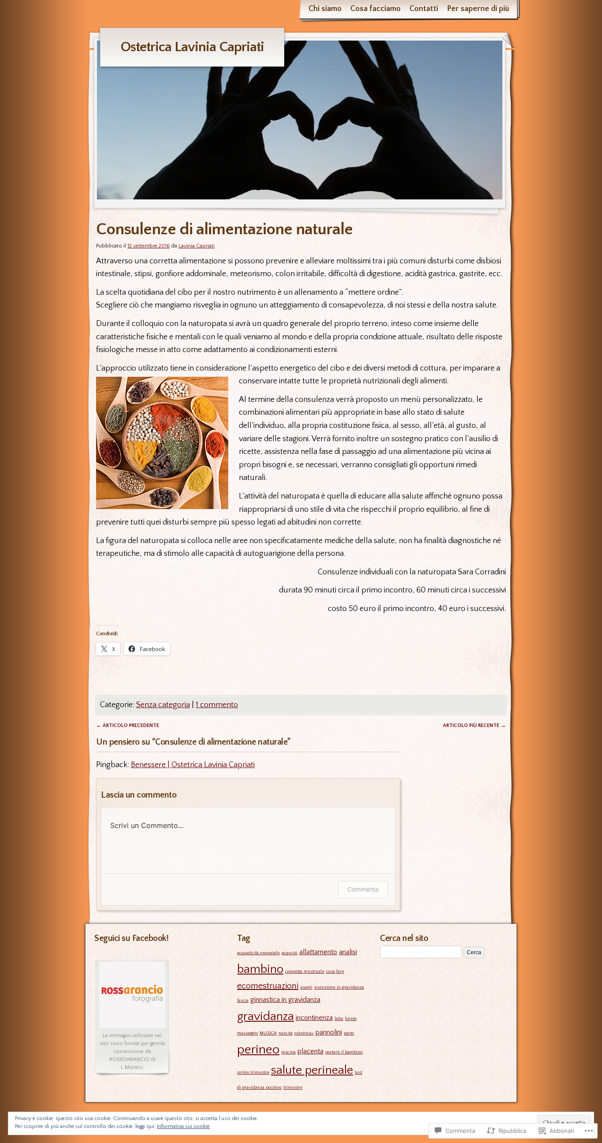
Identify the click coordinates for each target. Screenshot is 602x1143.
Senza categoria (163, 705)
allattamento (318, 952)
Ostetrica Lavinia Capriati (192, 47)
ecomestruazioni (267, 986)
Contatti (423, 8)
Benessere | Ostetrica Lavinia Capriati (193, 765)
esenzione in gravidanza (339, 987)
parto (349, 1033)
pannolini (329, 1032)
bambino (260, 969)
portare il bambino (344, 1052)
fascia (243, 1000)
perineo (258, 1049)
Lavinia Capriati (196, 246)
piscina (288, 1052)
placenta (310, 1051)
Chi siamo (325, 8)
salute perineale (312, 1070)
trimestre (292, 1087)
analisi (348, 952)
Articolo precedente (127, 725)
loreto (351, 1018)
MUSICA (268, 1033)
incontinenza (314, 1018)
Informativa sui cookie (183, 1126)
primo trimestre (253, 1072)
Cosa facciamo (375, 8)
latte (338, 1018)
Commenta (363, 889)
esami (306, 987)
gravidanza (265, 1016)
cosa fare (335, 971)
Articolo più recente (474, 725)
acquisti (289, 953)
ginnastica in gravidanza (285, 1000)
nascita (286, 1033)
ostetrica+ (304, 1033)
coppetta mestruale (304, 971)
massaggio (247, 1033)
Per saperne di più (478, 8)
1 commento (217, 705)
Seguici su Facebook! (131, 938)
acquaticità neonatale (258, 953)
